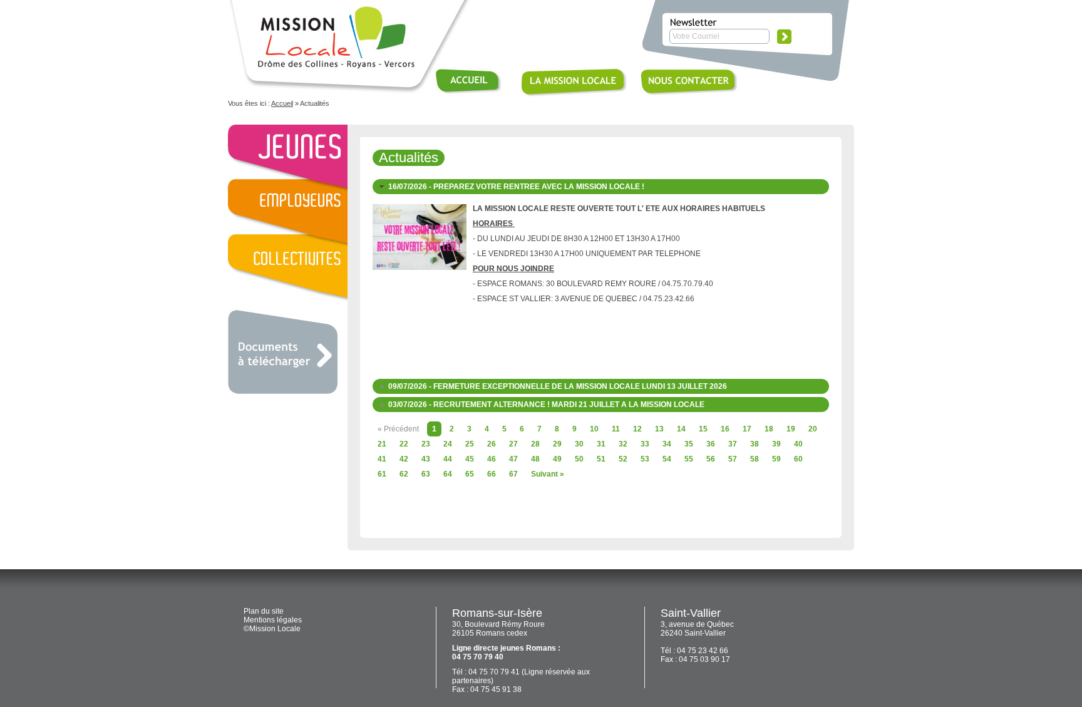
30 (579, 444)
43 (425, 459)
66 (491, 474)
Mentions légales (273, 620)
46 (491, 459)
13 (659, 429)
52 (623, 459)
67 (513, 474)
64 (447, 474)
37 (732, 444)
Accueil (282, 103)
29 (557, 444)
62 (403, 474)
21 (382, 444)
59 (776, 459)
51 (601, 459)
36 (710, 444)
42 (403, 459)
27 (513, 444)
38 (754, 444)
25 (469, 444)
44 (447, 459)
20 (812, 429)
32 (623, 444)
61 (382, 474)
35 (688, 444)
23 (425, 444)
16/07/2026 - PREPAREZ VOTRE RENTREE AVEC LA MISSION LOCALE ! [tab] (516, 186)
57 (732, 459)
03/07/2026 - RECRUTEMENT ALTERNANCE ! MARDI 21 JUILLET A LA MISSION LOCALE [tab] (546, 404)
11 (616, 429)
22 (403, 444)
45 (469, 459)
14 (681, 429)
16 (725, 429)
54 (666, 459)
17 (747, 429)
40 (798, 444)
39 (776, 444)
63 (425, 474)
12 (637, 429)
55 (688, 459)
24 (447, 444)
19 (790, 429)
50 (579, 459)
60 (798, 459)
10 (594, 429)
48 (535, 459)
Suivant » (547, 474)
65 (469, 474)
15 (703, 429)
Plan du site (264, 611)
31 (601, 444)
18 (769, 429)
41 (382, 459)
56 (710, 459)
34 (666, 444)
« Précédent (398, 429)
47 (513, 459)
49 (557, 459)
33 (645, 444)
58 (754, 459)
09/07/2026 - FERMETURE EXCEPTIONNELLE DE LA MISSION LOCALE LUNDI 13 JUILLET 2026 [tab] (557, 386)
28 (535, 444)
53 (645, 459)
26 (491, 444)
